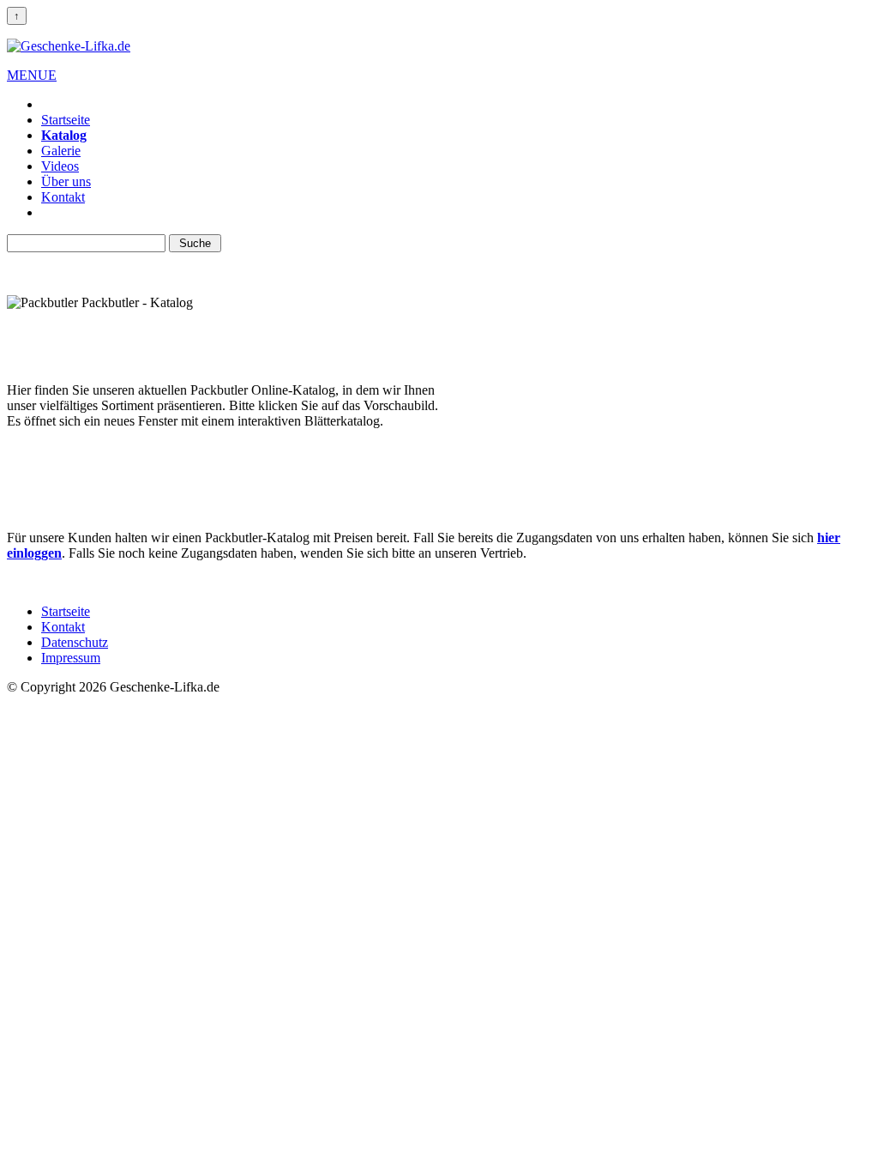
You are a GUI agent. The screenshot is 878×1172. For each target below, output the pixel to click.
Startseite (65, 119)
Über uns (66, 181)
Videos (60, 166)
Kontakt (63, 197)
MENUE (32, 75)
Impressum (70, 657)
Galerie (61, 150)
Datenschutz (74, 642)
